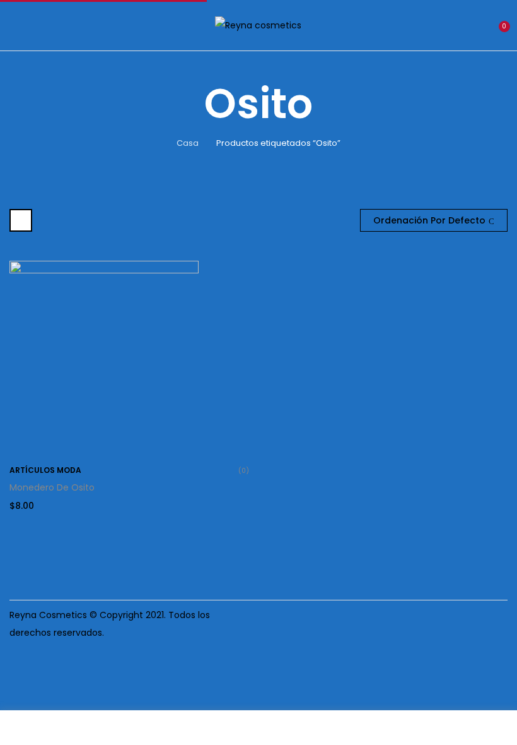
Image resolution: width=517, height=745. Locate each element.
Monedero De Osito (52, 487)
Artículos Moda (45, 470)
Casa (188, 143)
